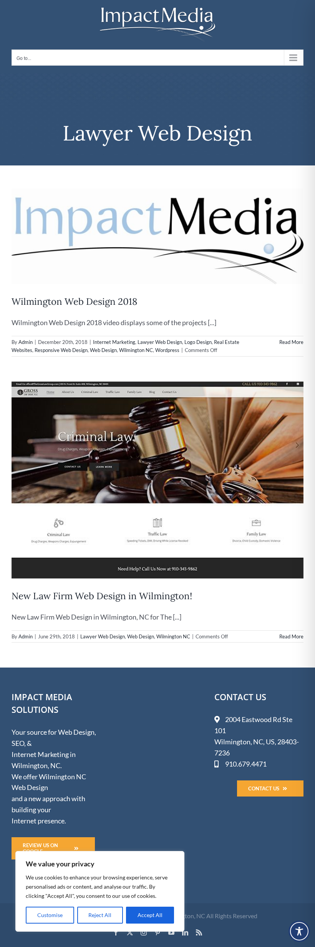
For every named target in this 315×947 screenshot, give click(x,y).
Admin (25, 342)
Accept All (150, 915)
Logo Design (198, 342)
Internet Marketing (114, 342)
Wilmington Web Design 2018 (74, 301)
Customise (50, 915)
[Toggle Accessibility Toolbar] (299, 931)
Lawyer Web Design (160, 342)
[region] (99, 891)
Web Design (103, 350)
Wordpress (167, 350)
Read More (291, 342)
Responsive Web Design (61, 350)
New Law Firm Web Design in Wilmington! (102, 596)
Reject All (99, 915)
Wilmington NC (136, 350)
